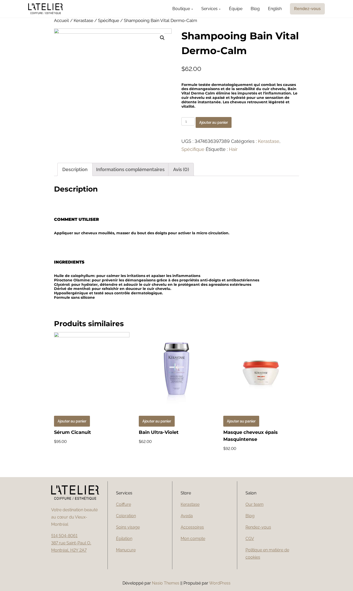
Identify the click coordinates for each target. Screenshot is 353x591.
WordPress (220, 583)
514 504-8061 (64, 535)
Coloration (126, 515)
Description (75, 169)
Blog (250, 515)
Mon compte (193, 538)
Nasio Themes (166, 583)
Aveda (187, 515)
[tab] (75, 169)
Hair (233, 149)
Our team (254, 504)
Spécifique (108, 20)
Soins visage (128, 527)
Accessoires (192, 527)
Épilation (124, 538)
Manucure (126, 550)
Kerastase (83, 20)
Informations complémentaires (130, 169)
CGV (249, 538)
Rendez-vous (258, 527)
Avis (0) (181, 169)
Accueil (61, 20)
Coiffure (123, 504)
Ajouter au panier (213, 122)
